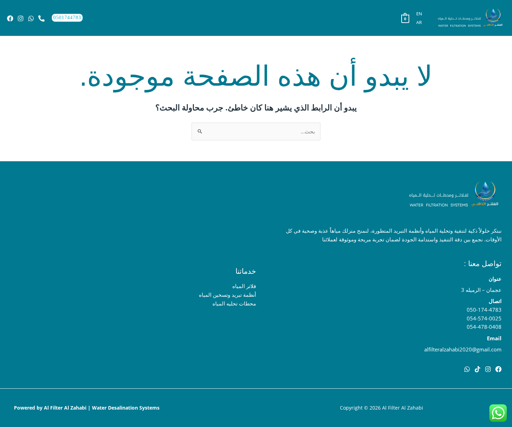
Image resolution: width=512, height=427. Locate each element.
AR (419, 22)
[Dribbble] (467, 369)
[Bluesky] (10, 18)
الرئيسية (314, 17)
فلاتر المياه (244, 285)
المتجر (287, 17)
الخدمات (260, 17)
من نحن (197, 17)
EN (419, 13)
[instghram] (488, 369)
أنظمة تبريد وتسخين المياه (227, 294)
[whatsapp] (31, 18)
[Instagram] (20, 18)
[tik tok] (477, 369)
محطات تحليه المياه (234, 303)
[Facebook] (498, 369)
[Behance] (41, 18)
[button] (247, 18)
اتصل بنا (225, 17)
